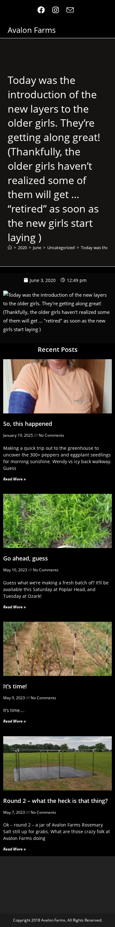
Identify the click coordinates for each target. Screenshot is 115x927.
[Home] (10, 247)
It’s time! (15, 686)
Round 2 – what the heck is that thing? (55, 801)
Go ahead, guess (25, 558)
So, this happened (27, 423)
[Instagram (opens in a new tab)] (56, 10)
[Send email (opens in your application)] (70, 10)
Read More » (14, 479)
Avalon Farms (32, 30)
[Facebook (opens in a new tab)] (43, 10)
